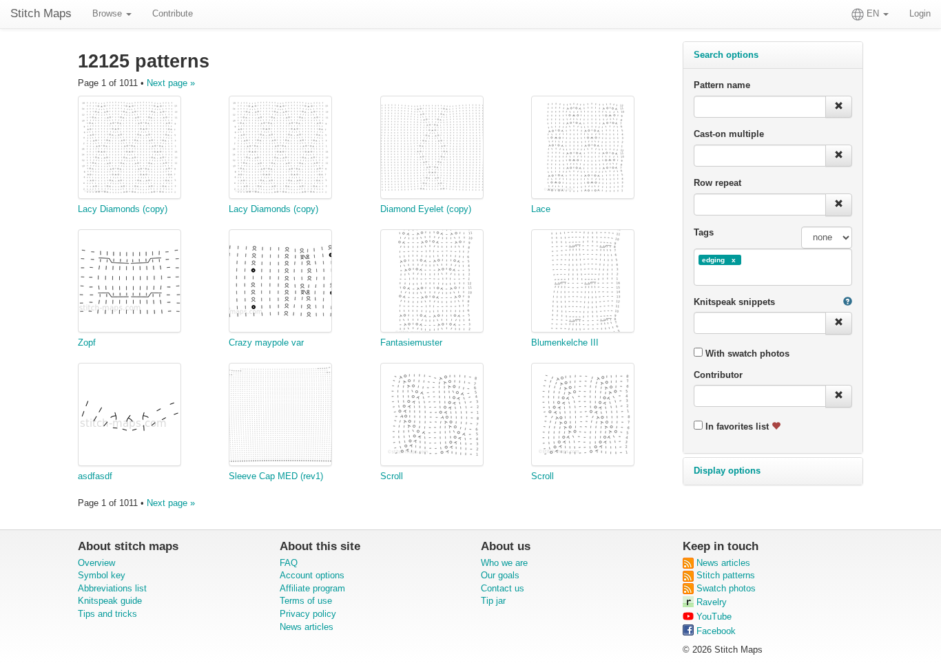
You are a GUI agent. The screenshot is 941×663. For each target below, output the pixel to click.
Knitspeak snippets (734, 302)
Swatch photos (725, 588)
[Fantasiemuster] (432, 283)
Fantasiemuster (411, 342)
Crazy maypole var (266, 342)
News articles (306, 627)
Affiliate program (312, 588)
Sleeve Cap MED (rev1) (276, 476)
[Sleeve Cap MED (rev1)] (280, 416)
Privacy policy (308, 614)
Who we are (504, 563)
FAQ (289, 563)
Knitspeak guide (110, 601)
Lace (540, 209)
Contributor (718, 375)
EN (873, 13)
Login (920, 13)
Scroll (391, 476)
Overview (96, 563)
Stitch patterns (724, 575)
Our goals (500, 575)
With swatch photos (746, 353)
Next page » (171, 83)
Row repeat (717, 183)
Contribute (172, 13)
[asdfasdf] (129, 416)
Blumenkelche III (565, 342)
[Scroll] (432, 416)
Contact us (502, 588)
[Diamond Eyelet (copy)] (432, 149)
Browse (108, 13)
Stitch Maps (41, 13)
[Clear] (838, 107)
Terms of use (306, 601)
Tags (704, 232)
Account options (312, 575)
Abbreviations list (112, 588)
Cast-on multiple (729, 134)
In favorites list (737, 426)
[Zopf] (129, 283)
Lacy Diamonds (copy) (122, 209)
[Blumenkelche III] (582, 283)
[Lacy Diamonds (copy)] (129, 149)
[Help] (847, 302)
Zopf (87, 342)
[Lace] (582, 149)
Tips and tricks (107, 614)
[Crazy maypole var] (280, 283)
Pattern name (722, 85)
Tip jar (493, 601)
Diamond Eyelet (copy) (425, 209)
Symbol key (101, 575)
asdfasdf (95, 476)
